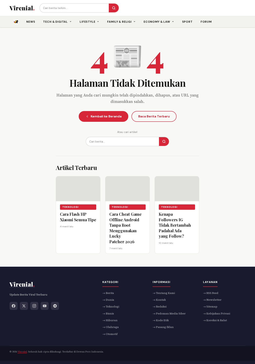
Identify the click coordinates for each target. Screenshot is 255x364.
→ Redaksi (160, 306)
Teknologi (70, 207)
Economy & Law (157, 21)
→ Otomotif (110, 334)
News (30, 21)
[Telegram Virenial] (55, 306)
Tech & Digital (55, 21)
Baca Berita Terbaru (154, 116)
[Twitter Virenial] (24, 306)
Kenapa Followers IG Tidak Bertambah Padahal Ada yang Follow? (175, 225)
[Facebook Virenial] (14, 306)
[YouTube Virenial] (45, 306)
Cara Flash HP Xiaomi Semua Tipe (78, 216)
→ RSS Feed (210, 293)
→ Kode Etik (161, 320)
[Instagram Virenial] (34, 306)
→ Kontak (159, 300)
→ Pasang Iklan (163, 327)
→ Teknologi (110, 306)
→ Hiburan (110, 320)
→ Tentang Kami (164, 293)
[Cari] (114, 8)
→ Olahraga (110, 327)
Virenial (22, 351)
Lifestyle (87, 21)
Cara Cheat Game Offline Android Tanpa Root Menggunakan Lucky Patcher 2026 (125, 227)
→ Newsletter (212, 300)
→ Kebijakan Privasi (216, 313)
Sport (187, 21)
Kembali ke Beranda (106, 116)
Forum (206, 21)
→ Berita (108, 293)
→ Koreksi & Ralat (215, 320)
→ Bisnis (108, 313)
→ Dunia (108, 300)
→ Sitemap (210, 306)
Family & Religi (119, 21)
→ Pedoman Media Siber (169, 313)
